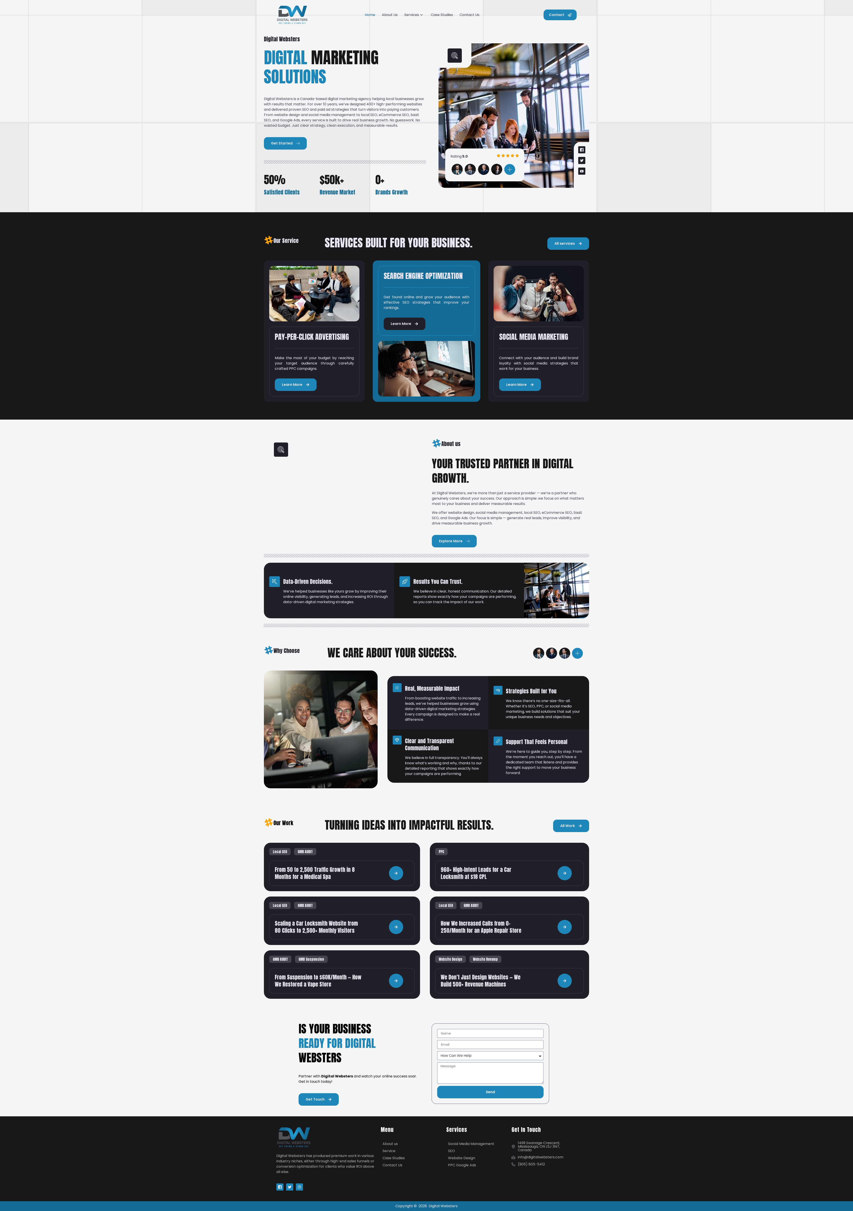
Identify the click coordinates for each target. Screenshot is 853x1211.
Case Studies (442, 14)
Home (370, 14)
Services (411, 14)
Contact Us (469, 14)
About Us (390, 14)
